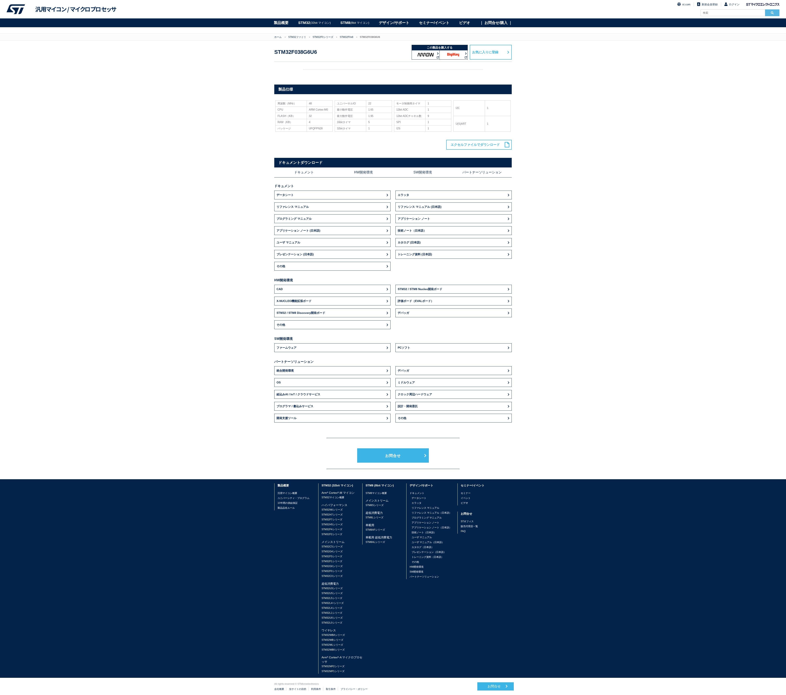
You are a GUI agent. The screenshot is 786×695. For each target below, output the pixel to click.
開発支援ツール (287, 418)
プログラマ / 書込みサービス (295, 406)
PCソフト (404, 347)
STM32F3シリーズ (332, 556)
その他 (281, 266)
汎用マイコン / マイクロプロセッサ (75, 9)
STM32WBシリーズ (332, 639)
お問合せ (393, 456)
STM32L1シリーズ (332, 612)
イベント (466, 498)
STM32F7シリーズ (332, 519)
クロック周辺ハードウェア (415, 394)
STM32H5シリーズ (332, 524)
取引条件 (331, 689)
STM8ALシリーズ (375, 542)
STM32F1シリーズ (332, 561)
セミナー (466, 493)
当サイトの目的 (297, 689)
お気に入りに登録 (485, 52)
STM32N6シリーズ (332, 509)
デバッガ (403, 312)
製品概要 (281, 23)
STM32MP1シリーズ (333, 671)
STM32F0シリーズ (323, 37)
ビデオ (464, 23)
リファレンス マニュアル (293, 206)
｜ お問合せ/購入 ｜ (496, 23)
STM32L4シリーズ (332, 608)
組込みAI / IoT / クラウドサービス (298, 394)
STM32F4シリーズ (332, 529)
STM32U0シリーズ (332, 617)
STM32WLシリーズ (332, 644)
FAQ (463, 531)
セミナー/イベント (434, 23)
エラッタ (403, 195)
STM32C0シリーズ (332, 576)
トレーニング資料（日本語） (428, 557)
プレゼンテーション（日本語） (429, 552)
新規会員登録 (710, 4)
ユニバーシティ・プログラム (293, 498)
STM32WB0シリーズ (333, 649)
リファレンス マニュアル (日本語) (420, 206)
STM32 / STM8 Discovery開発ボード (301, 312)
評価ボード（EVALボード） (416, 301)
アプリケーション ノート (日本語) (298, 230)
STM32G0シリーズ (332, 566)
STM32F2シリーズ (332, 534)
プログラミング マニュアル (294, 218)
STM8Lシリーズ (374, 517)
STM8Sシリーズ (375, 505)
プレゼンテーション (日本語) (295, 254)
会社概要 (279, 689)
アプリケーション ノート (414, 218)
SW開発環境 (422, 172)
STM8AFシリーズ (375, 529)
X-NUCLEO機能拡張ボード (294, 301)
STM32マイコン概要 (333, 497)
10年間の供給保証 (288, 503)
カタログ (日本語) (409, 242)
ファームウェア (287, 347)
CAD (280, 289)
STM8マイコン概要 (376, 493)
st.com (686, 4)
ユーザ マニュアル (288, 242)
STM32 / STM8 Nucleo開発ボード (420, 289)
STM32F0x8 (346, 37)
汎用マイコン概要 (287, 493)
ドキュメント (304, 172)
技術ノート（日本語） (412, 230)
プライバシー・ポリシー (354, 689)
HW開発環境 (363, 172)
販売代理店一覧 (469, 526)
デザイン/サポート (394, 23)
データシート (285, 195)
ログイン (734, 4)
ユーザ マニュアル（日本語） (428, 542)
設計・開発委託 (408, 406)
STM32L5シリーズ (332, 598)
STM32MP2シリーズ (333, 666)
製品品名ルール (286, 507)
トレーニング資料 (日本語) (415, 254)
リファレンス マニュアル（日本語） (432, 512)
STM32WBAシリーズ (333, 635)
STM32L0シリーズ (332, 622)
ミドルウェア (406, 382)
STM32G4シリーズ (332, 551)
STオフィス (467, 521)
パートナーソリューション (482, 172)
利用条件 (316, 689)
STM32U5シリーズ (332, 593)
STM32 (314, 23)
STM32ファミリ (297, 37)
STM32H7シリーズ (332, 514)
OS (279, 382)
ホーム (278, 37)
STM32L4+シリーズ (333, 603)
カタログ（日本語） (423, 547)
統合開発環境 (285, 370)
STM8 (354, 23)
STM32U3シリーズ (332, 588)
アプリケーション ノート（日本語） (432, 527)
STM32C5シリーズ (332, 546)
